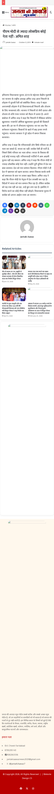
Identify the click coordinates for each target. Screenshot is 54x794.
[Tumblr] (22, 205)
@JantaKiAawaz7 (17, 763)
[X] (10, 205)
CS (31, 778)
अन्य (14, 25)
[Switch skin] (51, 13)
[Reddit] (34, 205)
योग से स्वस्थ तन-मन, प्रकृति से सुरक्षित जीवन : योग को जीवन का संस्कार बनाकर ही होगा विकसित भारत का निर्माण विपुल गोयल (12, 275)
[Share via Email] (16, 210)
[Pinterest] (28, 205)
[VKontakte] (40, 205)
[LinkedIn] (16, 205)
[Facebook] (4, 205)
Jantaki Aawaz (11, 42)
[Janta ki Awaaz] (29, 12)
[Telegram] (4, 210)
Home (8, 25)
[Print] (22, 210)
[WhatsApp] (46, 205)
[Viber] (10, 210)
